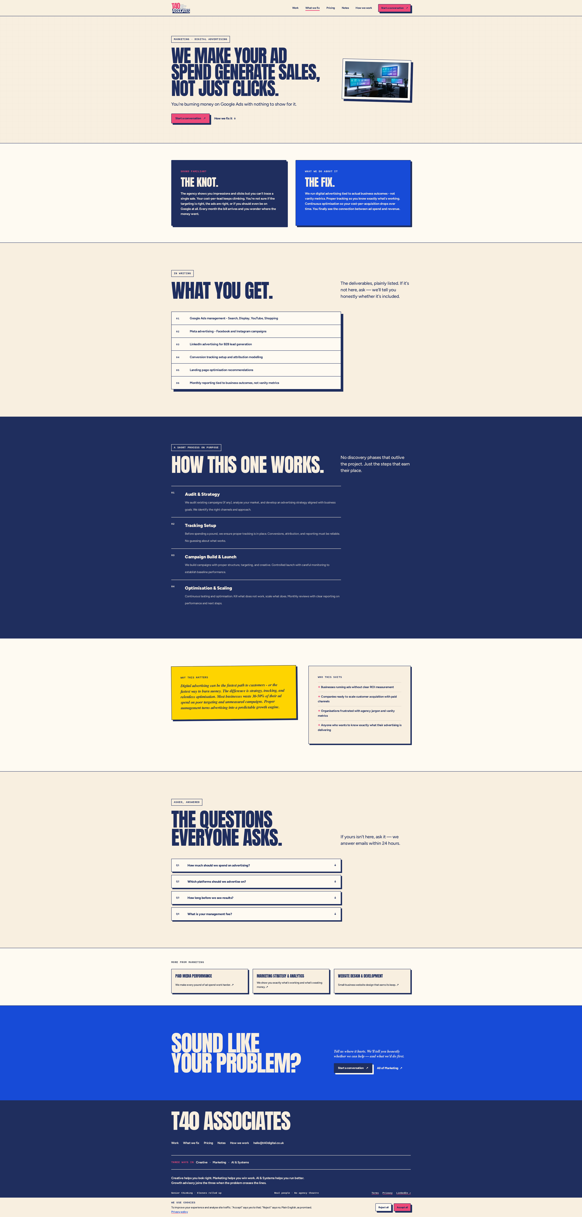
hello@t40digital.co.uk (268, 1143)
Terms (375, 1193)
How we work (364, 8)
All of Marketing (389, 1068)
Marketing (219, 1162)
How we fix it (225, 118)
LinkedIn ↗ (403, 1193)
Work (295, 8)
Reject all (383, 1207)
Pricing (330, 8)
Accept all (402, 1207)
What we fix (312, 8)
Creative (201, 1162)
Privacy (388, 1193)
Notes (345, 8)
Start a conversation (394, 7)
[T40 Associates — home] (180, 8)
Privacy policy (179, 1212)
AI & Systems (240, 1162)
